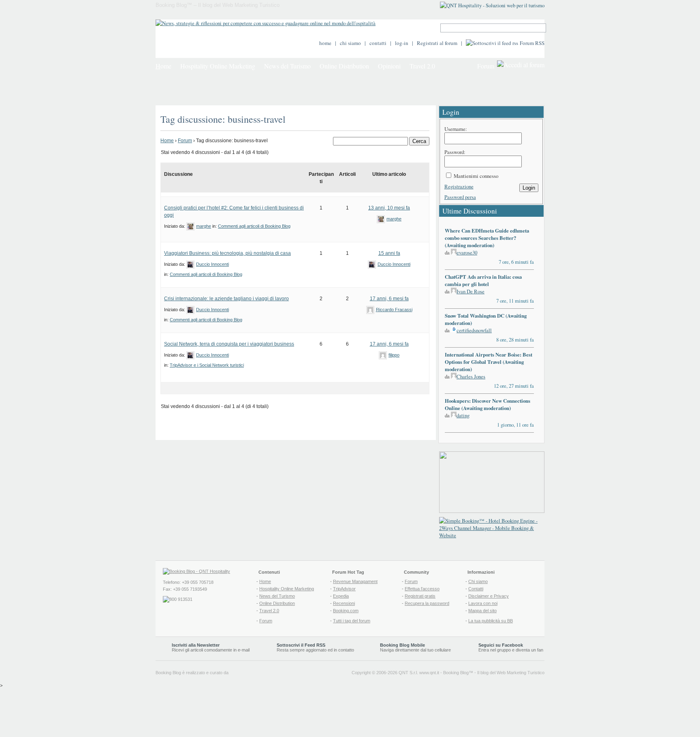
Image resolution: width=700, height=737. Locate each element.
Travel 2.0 (422, 66)
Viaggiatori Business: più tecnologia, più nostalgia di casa (227, 253)
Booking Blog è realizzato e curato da (192, 672)
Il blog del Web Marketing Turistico (510, 672)
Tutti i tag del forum (351, 620)
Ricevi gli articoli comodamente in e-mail (211, 647)
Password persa (460, 197)
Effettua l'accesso (422, 588)
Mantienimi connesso (476, 175)
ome (163, 66)
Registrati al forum (437, 43)
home (325, 43)
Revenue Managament (355, 581)
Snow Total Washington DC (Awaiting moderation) (486, 319)
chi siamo (350, 43)
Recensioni (344, 603)
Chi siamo (478, 581)
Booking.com (346, 610)
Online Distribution (344, 66)
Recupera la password (427, 603)
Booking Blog (456, 672)
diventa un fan (529, 649)
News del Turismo (287, 66)
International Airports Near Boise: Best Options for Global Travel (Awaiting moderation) (488, 362)
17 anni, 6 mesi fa (389, 298)
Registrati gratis (420, 596)
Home (167, 140)
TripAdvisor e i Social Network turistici (207, 365)
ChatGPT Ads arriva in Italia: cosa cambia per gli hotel (483, 280)
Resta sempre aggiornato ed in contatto (315, 647)
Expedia (341, 596)
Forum (485, 66)
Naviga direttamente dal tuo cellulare (415, 647)
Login (529, 188)
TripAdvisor (344, 588)
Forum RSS (532, 43)
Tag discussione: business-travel (223, 119)
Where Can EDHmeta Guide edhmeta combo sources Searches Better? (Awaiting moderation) (487, 238)
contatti (377, 43)
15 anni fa (389, 253)
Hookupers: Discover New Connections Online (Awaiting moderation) (487, 404)
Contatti (475, 588)
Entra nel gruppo (494, 649)
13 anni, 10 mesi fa (389, 208)
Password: (454, 152)
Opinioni (389, 66)
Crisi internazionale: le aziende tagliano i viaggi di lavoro (226, 298)
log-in (401, 43)
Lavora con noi (482, 603)
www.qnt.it (429, 672)
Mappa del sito (482, 610)
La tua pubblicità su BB (490, 620)
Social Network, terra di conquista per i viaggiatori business (229, 344)
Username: (455, 128)
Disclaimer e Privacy (488, 596)
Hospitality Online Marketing (217, 66)
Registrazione (459, 186)
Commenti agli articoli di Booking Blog (254, 226)
